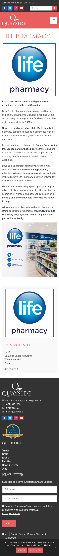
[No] (55, 547)
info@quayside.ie (14, 411)
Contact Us (29, 3)
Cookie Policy (18, 534)
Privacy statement (11, 513)
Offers (5, 454)
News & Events (10, 465)
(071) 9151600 (13, 404)
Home (5, 534)
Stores (5, 450)
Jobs (4, 469)
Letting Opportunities (12, 3)
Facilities (6, 461)
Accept (21, 550)
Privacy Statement (36, 534)
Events (5, 457)
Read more (36, 550)
